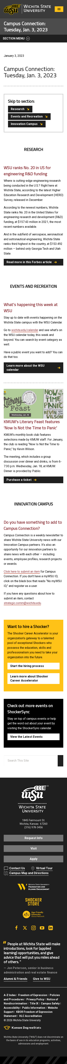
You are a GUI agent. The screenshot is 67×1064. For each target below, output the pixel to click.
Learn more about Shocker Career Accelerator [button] (29, 678)
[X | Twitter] (25, 928)
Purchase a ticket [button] (19, 480)
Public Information (33, 1007)
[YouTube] (42, 928)
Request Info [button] (34, 838)
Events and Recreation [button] (27, 116)
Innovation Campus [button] (24, 124)
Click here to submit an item (22, 571)
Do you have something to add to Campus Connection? (33, 525)
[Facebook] (16, 928)
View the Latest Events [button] (26, 737)
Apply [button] (33, 859)
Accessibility (12, 1007)
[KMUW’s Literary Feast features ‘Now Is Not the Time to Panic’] (33, 404)
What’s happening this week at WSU (31, 307)
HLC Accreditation (30, 1015)
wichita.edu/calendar (24, 330)
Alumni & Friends (15, 979)
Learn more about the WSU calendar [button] (25, 367)
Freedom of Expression (32, 995)
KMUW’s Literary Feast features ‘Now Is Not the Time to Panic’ (32, 424)
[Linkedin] (50, 928)
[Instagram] (33, 928)
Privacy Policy (35, 999)
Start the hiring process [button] (27, 666)
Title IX (34, 1003)
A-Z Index (10, 995)
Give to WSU (41, 979)
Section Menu (14, 38)
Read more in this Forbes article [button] (29, 262)
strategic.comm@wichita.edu (22, 603)
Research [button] (17, 109)
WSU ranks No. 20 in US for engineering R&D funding (27, 170)
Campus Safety (50, 1003)
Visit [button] (34, 848)
